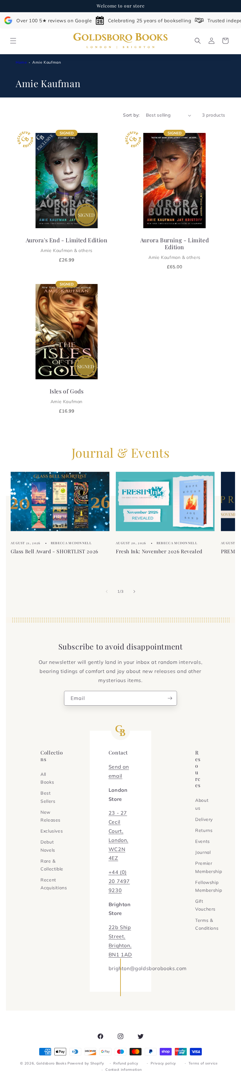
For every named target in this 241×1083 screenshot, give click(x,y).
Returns (203, 830)
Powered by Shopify (85, 1063)
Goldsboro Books (51, 1063)
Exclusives (51, 831)
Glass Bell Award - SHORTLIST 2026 (54, 551)
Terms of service (203, 1063)
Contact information (123, 1069)
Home (21, 62)
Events (202, 841)
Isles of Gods (67, 396)
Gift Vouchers (205, 905)
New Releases (50, 816)
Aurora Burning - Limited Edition (174, 248)
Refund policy (125, 1063)
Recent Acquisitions (53, 884)
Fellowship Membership (208, 886)
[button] (13, 41)
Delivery (204, 819)
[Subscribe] (170, 698)
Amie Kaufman (46, 62)
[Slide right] (134, 591)
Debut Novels (47, 846)
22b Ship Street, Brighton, (120, 936)
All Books (47, 778)
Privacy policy (163, 1063)
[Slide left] (107, 591)
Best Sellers (47, 797)
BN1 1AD (120, 954)
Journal (203, 852)
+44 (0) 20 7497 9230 (119, 881)
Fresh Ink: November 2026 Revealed (159, 551)
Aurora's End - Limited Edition (67, 245)
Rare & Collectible (51, 865)
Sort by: (131, 115)
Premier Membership (208, 867)
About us (201, 804)
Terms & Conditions (206, 924)
